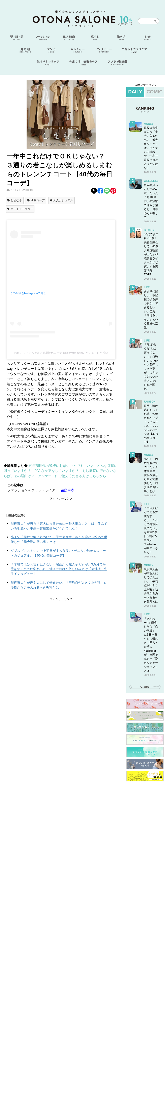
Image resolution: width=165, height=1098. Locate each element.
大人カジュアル (63, 200)
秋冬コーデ (38, 200)
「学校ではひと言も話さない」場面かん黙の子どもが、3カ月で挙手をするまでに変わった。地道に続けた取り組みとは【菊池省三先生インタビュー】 (59, 569)
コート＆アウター (22, 209)
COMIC (154, 91)
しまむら (16, 200)
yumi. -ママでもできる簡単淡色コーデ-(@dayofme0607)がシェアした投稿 (61, 352)
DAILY (135, 91)
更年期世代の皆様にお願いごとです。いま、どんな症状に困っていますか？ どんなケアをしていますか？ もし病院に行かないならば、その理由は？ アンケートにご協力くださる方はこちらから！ (61, 471)
